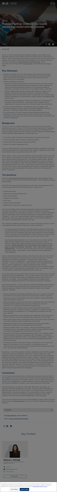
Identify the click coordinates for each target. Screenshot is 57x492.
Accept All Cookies (24, 489)
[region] (28, 487)
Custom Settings (14, 489)
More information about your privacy (40, 486)
